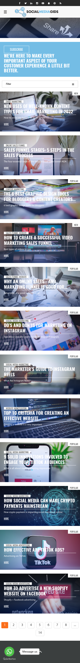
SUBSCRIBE (16, 49)
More (6, 124)
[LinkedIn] (31, 3)
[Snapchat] (48, 3)
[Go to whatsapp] (9, 651)
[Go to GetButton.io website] (9, 659)
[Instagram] (37, 3)
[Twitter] (25, 3)
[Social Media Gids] (13, 11)
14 (40, 633)
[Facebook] (19, 3)
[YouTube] (42, 3)
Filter (8, 84)
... (75, 625)
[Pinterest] (54, 3)
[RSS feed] (60, 3)
